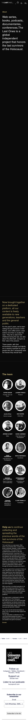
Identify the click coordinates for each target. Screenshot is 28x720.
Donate (4, 622)
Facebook (20, 671)
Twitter (14, 671)
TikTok (17, 672)
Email (14, 699)
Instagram (6, 671)
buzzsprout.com (14, 684)
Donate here (14, 678)
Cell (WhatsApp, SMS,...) (14, 704)
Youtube (11, 672)
